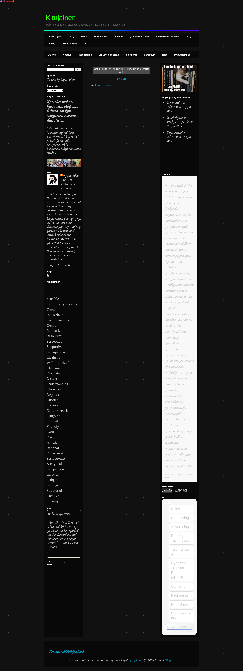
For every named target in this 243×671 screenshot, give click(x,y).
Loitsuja (52, 43)
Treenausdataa (175, 103)
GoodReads (100, 36)
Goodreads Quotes (75, 556)
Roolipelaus (85, 55)
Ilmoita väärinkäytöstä (66, 652)
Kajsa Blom (70, 176)
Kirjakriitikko (175, 133)
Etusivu (52, 55)
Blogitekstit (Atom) (103, 85)
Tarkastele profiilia (59, 265)
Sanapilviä (149, 55)
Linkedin (118, 36)
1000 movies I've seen (167, 36)
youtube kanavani (139, 36)
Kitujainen (61, 17)
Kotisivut (67, 55)
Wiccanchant (70, 43)
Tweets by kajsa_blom (61, 80)
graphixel (136, 660)
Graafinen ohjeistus (109, 55)
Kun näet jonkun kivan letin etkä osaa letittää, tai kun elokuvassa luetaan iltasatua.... (62, 111)
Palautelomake (182, 55)
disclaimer (131, 55)
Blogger (170, 660)
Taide (164, 55)
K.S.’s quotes (59, 513)
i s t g (71, 36)
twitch (84, 36)
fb (85, 43)
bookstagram (55, 36)
